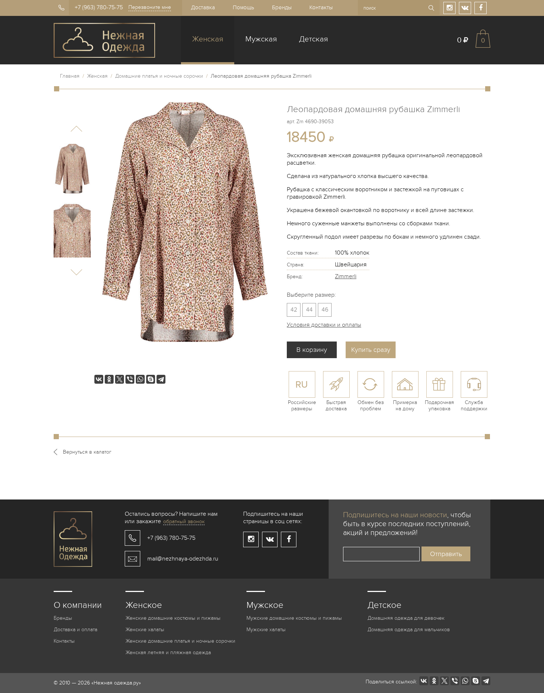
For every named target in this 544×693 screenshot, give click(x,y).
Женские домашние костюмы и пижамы (173, 618)
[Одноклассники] (109, 379)
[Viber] (129, 379)
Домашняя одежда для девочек (405, 618)
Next (76, 272)
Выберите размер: (311, 295)
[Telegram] (161, 379)
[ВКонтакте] (98, 379)
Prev (76, 129)
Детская (313, 39)
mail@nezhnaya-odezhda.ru (182, 558)
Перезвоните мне (149, 7)
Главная (70, 76)
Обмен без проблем (370, 405)
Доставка (203, 7)
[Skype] (150, 379)
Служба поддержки (474, 405)
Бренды (282, 7)
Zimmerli (345, 276)
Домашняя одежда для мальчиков (408, 629)
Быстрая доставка (336, 405)
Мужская (261, 39)
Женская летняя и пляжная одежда (168, 652)
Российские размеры (302, 405)
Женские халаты (144, 629)
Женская (207, 39)
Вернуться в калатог (87, 452)
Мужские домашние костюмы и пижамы (294, 618)
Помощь (243, 7)
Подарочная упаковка (439, 405)
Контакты (321, 7)
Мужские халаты (266, 629)
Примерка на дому (405, 405)
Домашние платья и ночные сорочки (159, 76)
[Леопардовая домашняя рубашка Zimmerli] (72, 171)
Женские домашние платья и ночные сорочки (180, 641)
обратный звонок (184, 521)
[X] (119, 379)
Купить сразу (370, 350)
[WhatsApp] (140, 379)
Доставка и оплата (75, 629)
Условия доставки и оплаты (324, 325)
